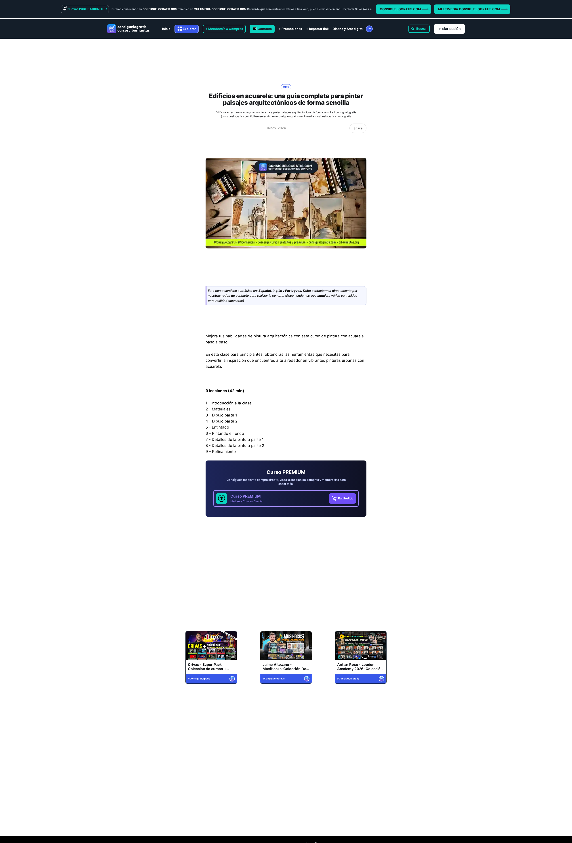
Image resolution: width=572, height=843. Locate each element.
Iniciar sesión (449, 28)
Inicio (166, 29)
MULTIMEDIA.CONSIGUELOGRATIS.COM (469, 9)
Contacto (265, 29)
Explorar (189, 29)
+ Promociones (290, 29)
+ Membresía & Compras (224, 29)
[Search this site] (419, 29)
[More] (369, 28)
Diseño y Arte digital (348, 29)
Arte (286, 86)
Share (357, 128)
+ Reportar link (317, 29)
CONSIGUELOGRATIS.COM (401, 9)
